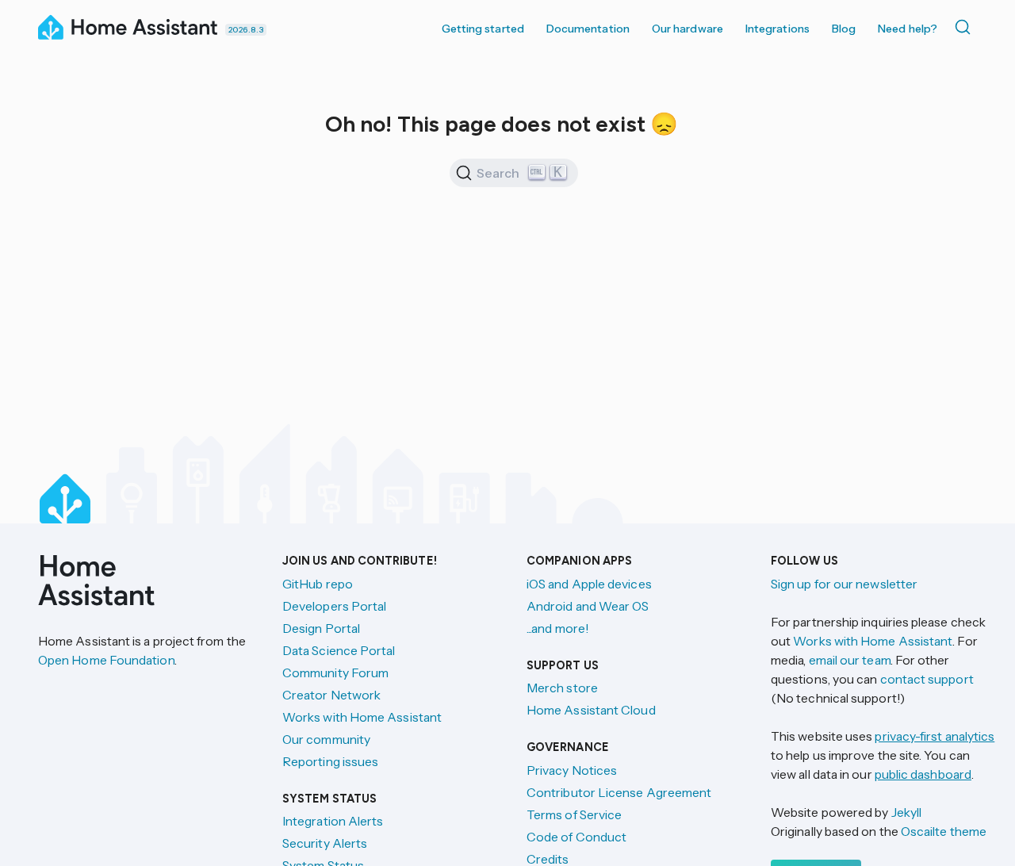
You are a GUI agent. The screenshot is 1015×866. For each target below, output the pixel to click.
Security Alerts (324, 843)
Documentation (588, 28)
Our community (326, 739)
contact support (927, 679)
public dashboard (923, 774)
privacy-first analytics (934, 736)
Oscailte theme (943, 831)
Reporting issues (330, 761)
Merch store (562, 687)
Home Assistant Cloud (591, 710)
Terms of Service (574, 814)
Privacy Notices (572, 770)
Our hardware (687, 28)
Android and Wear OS (588, 606)
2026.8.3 (245, 30)
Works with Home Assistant (362, 717)
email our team (850, 660)
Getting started (483, 28)
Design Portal (321, 628)
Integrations (777, 28)
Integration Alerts (332, 821)
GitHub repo (317, 584)
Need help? (907, 28)
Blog (844, 28)
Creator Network (331, 695)
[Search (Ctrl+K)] (966, 27)
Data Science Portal (339, 650)
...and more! (558, 628)
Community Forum (335, 672)
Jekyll (906, 812)
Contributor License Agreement (619, 792)
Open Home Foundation (106, 660)
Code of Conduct (576, 837)
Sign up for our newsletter (844, 584)
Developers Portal (334, 606)
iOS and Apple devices (589, 584)
